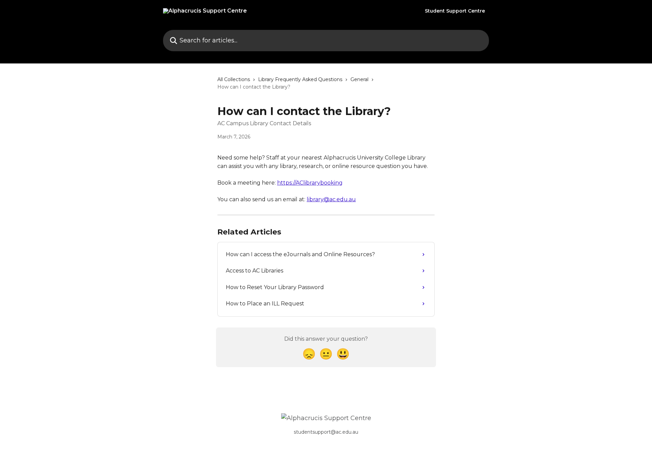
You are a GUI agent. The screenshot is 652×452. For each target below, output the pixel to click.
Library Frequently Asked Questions (300, 79)
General (359, 79)
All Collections (233, 79)
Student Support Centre (455, 10)
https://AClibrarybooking (310, 183)
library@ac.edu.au (331, 199)
